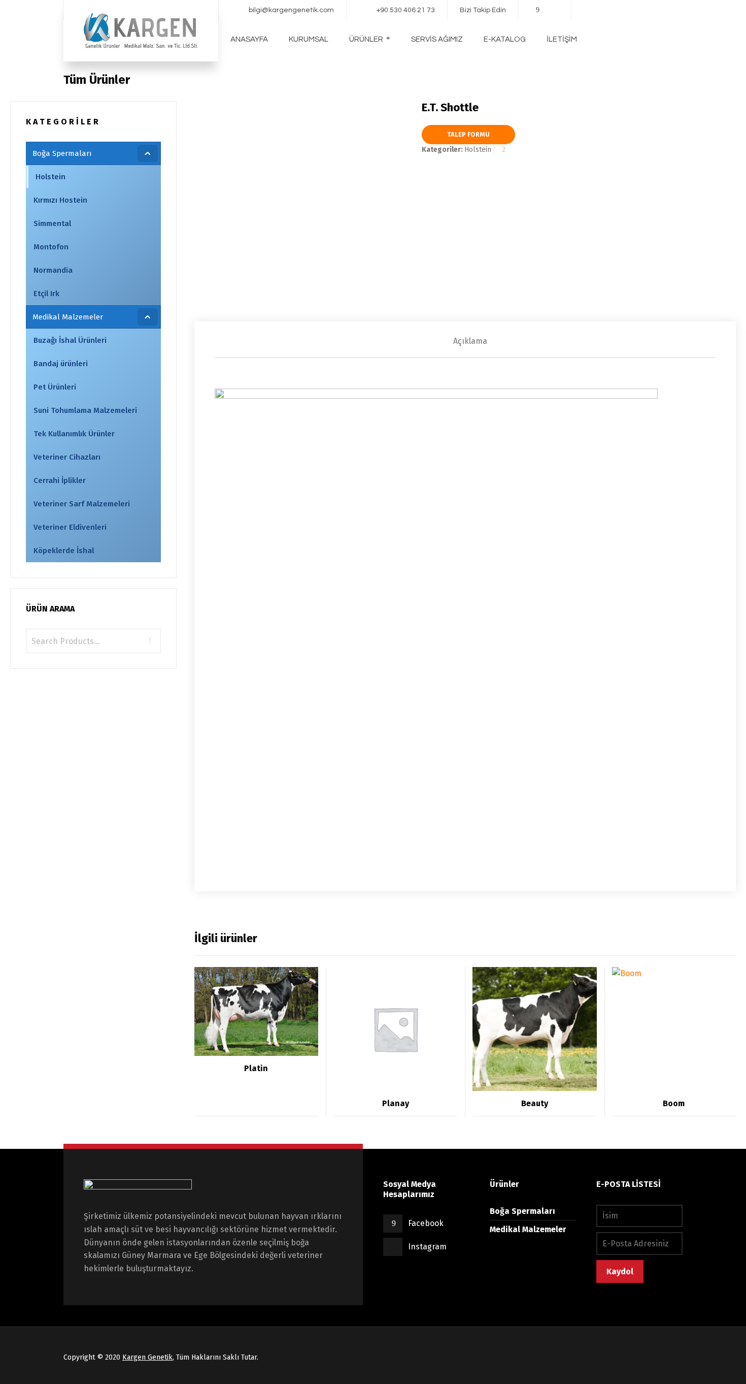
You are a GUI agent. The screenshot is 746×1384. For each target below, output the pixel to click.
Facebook (426, 1223)
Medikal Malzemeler (528, 1229)
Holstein (625, 79)
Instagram (427, 1246)
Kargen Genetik (147, 1357)
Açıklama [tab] (470, 341)
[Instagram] (552, 10)
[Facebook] (538, 10)
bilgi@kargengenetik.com (291, 10)
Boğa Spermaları (576, 79)
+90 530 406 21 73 (406, 10)
